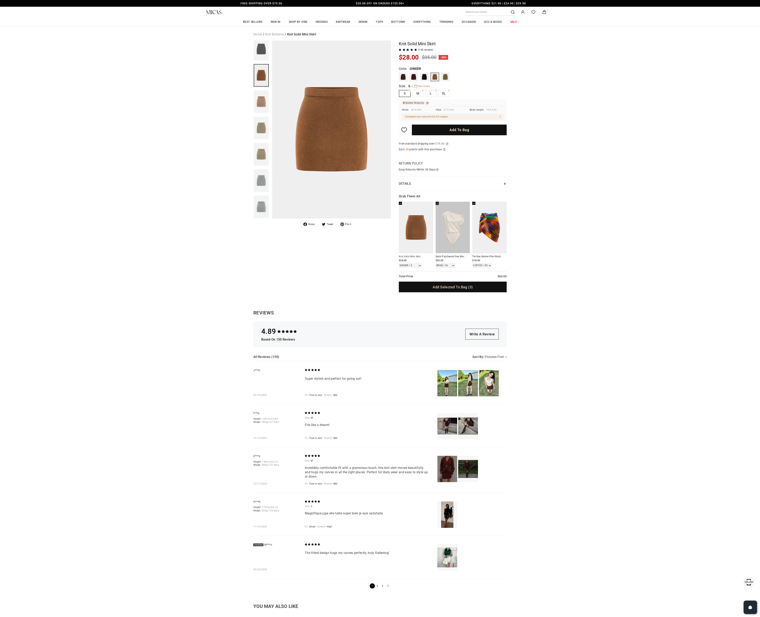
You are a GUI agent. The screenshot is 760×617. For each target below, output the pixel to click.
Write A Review (482, 334)
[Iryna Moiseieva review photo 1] (447, 426)
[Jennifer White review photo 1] (447, 383)
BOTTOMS (398, 21)
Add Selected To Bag (453, 287)
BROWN (403, 77)
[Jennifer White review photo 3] (489, 383)
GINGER (435, 77)
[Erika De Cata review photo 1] (447, 469)
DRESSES (322, 21)
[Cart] (544, 12)
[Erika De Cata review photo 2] (468, 469)
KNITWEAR (343, 21)
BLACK (424, 77)
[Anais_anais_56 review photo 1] (447, 515)
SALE (513, 21)
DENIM (363, 21)
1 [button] (372, 586)
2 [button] (377, 586)
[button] (387, 586)
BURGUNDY (414, 77)
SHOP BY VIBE (298, 21)
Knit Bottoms (274, 34)
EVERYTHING (422, 21)
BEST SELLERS (252, 21)
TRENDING (446, 21)
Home (257, 34)
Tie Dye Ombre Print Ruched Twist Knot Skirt (497, 256)
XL (444, 93)
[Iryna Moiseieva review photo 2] (468, 426)
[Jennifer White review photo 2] (468, 383)
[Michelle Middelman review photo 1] (447, 557)
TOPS (379, 21)
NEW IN (275, 21)
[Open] (750, 607)
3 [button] (382, 586)
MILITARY (445, 77)
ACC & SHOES (493, 21)
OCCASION (469, 21)
